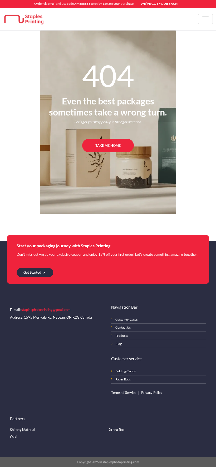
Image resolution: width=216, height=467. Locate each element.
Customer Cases (126, 319)
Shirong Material (22, 430)
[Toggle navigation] (205, 19)
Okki (13, 437)
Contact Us (123, 327)
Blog (118, 343)
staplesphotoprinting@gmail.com (46, 310)
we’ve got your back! (159, 3)
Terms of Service (124, 392)
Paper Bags (123, 379)
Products (121, 335)
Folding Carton (125, 371)
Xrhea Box (117, 430)
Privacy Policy (151, 392)
